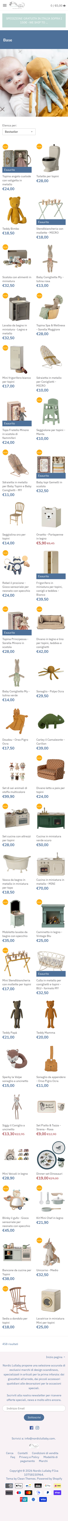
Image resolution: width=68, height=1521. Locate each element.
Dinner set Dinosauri (49, 1173)
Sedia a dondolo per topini (15, 1320)
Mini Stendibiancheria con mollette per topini (16, 982)
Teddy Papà (9, 1032)
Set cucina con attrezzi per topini (16, 838)
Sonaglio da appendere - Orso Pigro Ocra (51, 1079)
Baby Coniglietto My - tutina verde (16, 693)
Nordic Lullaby (42, 1471)
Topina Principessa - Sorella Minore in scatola (15, 643)
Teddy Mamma (45, 1032)
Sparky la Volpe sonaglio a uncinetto (15, 1079)
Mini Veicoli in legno (15, 1173)
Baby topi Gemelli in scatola (49, 484)
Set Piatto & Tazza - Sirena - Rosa (48, 1127)
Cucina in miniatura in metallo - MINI (50, 881)
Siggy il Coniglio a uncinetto (13, 1127)
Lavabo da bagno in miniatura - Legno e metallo (14, 329)
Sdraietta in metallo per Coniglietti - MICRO (49, 381)
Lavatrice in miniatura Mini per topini (50, 1320)
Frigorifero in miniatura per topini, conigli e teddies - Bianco (49, 589)
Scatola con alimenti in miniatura (16, 279)
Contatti (23, 1453)
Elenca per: (9, 125)
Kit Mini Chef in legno (49, 1218)
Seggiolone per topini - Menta (50, 432)
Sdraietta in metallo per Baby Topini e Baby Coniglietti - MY (16, 486)
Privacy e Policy (29, 1457)
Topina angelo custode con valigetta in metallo (16, 180)
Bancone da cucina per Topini (16, 1272)
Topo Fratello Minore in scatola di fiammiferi (15, 434)
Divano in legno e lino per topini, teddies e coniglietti (50, 643)
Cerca (9, 1453)
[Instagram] (37, 1427)
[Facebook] (31, 1427)
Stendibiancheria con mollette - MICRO (49, 230)
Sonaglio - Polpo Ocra (50, 691)
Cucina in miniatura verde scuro (48, 838)
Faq (12, 1457)
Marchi (43, 1461)
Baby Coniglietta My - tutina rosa (50, 279)
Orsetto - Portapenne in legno (49, 536)
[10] (4, 5)
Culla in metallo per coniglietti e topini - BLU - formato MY (48, 984)
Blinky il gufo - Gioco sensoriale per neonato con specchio (16, 1222)
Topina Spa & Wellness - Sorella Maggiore (50, 327)
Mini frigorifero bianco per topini (16, 379)
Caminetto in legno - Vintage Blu (49, 934)
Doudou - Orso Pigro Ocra (15, 741)
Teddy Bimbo (10, 228)
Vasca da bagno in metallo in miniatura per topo (15, 883)
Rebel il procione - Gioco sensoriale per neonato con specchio (16, 587)
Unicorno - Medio (47, 1270)
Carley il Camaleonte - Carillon (50, 741)
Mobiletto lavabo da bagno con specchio (15, 934)
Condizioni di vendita (45, 1453)
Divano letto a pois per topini (50, 790)
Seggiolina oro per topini (14, 536)
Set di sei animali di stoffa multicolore (14, 790)
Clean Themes (26, 1478)
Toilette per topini (47, 176)
